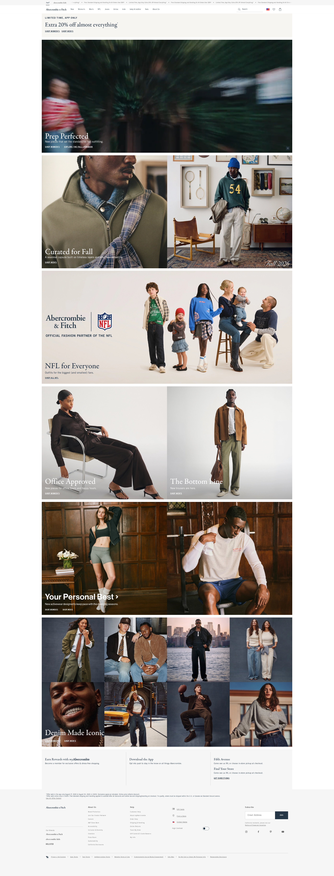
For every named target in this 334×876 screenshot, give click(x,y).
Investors (91, 833)
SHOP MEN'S (67, 31)
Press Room (92, 837)
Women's (81, 9)
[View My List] (273, 9)
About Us (156, 9)
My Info (132, 837)
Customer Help (135, 812)
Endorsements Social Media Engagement (148, 857)
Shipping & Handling (137, 822)
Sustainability (93, 841)
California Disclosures (96, 844)
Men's (91, 9)
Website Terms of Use (122, 857)
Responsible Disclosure (218, 857)
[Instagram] (246, 831)
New (72, 9)
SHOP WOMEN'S (52, 31)
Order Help (134, 819)
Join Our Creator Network (97, 815)
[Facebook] (258, 831)
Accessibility (92, 826)
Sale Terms (74, 857)
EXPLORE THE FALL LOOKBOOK (78, 147)
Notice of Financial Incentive (255, 825)
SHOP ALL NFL (51, 378)
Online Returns (135, 826)
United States (182, 822)
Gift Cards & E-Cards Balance (140, 833)
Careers (91, 819)
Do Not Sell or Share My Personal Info (192, 857)
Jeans (107, 9)
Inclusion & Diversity (95, 830)
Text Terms (86, 857)
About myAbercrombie (138, 815)
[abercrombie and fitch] (56, 9)
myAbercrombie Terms (102, 857)
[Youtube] (283, 831)
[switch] (173, 828)
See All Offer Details (53, 798)
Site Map (171, 857)
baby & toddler (135, 9)
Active (116, 9)
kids (124, 9)
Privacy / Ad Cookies (58, 857)
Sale (146, 9)
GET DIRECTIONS (221, 778)
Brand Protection (94, 812)
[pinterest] (270, 831)
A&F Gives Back (93, 822)
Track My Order (135, 830)
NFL (99, 9)
